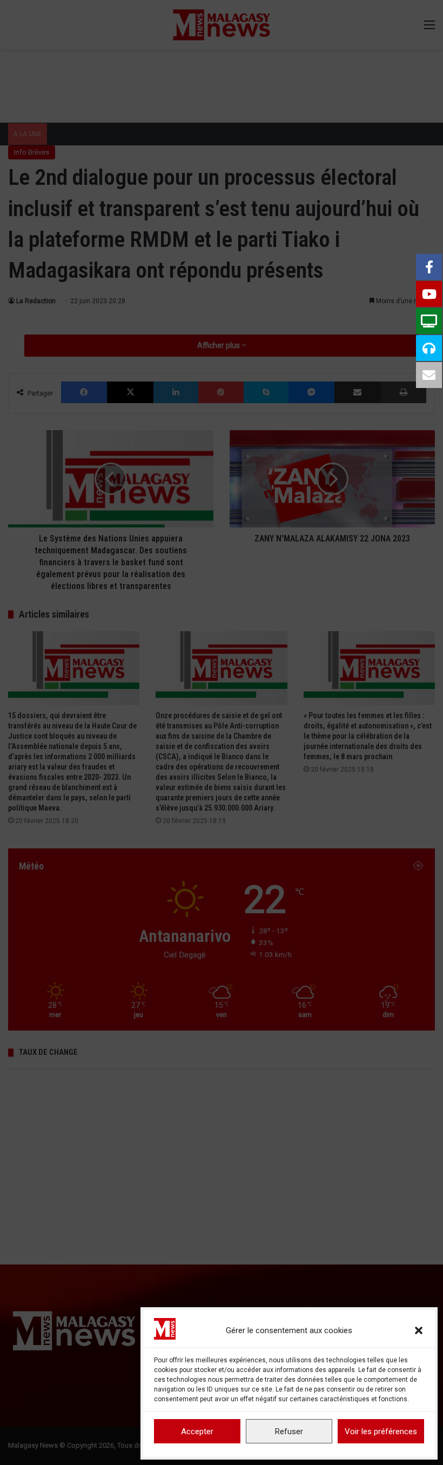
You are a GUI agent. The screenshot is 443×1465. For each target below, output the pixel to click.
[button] (418, 1330)
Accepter (197, 1431)
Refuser (289, 1431)
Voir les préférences (381, 1431)
